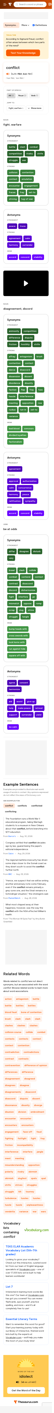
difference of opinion (35, 1065)
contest (13, 179)
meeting (13, 403)
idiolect (26, 1376)
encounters (11, 1125)
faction (12, 389)
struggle (13, 160)
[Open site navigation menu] (5, 4)
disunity (29, 383)
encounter (14, 185)
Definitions (41, 25)
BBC (10, 874)
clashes (9, 1025)
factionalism (15, 441)
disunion (9, 1112)
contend (25, 577)
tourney (30, 1191)
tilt (19, 1191)
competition (15, 153)
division (22, 1112)
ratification (15, 501)
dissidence (14, 383)
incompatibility (25, 1145)
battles (20, 1005)
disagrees (10, 1085)
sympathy (30, 501)
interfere (23, 596)
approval (13, 481)
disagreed (29, 1078)
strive (31, 610)
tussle (8, 1205)
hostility (25, 344)
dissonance (11, 1105)
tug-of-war (27, 199)
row (40, 403)
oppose (28, 603)
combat (34, 147)
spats (34, 1178)
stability (38, 257)
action (8, 999)
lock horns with (17, 642)
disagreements (13, 1092)
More (24, 25)
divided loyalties (17, 435)
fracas (12, 192)
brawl (12, 570)
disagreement (12, 1078)
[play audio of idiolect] (17, 1382)
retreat (39, 708)
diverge (38, 1105)
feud (39, 1131)
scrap (12, 610)
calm (27, 238)
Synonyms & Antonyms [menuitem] (12, 25)
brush (39, 356)
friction (13, 344)
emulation (27, 179)
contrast (13, 583)
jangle (40, 1151)
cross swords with (18, 635)
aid (10, 701)
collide (32, 570)
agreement (15, 238)
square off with (17, 655)
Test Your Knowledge (23, 52)
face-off (27, 1131)
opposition (28, 403)
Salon (11, 853)
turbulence (10, 1198)
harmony (13, 245)
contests (9, 1038)
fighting (9, 1138)
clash (22, 147)
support (13, 714)
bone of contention (31, 1012)
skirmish (33, 1171)
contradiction (12, 1052)
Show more (36, 108)
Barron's (12, 836)
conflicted (36, 805)
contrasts (23, 1058)
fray (22, 192)
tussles (24, 1198)
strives (18, 1185)
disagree (24, 551)
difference (14, 337)
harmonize (14, 689)
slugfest (22, 1178)
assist (19, 701)
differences (11, 1072)
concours (29, 428)
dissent (28, 376)
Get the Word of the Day (26, 1390)
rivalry (29, 153)
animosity (14, 331)
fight (11, 596)
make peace (24, 708)
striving (13, 199)
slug (21, 610)
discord (13, 590)
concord (25, 257)
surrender (27, 245)
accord (12, 257)
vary (11, 558)
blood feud (11, 1012)
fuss (40, 389)
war (24, 160)
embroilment (37, 1112)
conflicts (22, 805)
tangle (25, 616)
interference (26, 396)
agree (12, 682)
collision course (13, 1032)
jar (33, 596)
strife (40, 153)
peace (12, 226)
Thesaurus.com (10, 4)
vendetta (10, 1211)
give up (31, 701)
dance (12, 369)
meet (8, 1158)
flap (23, 389)
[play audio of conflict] (7, 74)
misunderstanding (14, 1165)
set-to (32, 192)
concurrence (25, 487)
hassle (12, 396)
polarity (9, 1171)
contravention (12, 1065)
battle (12, 147)
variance (13, 416)
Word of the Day (26, 1372)
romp (39, 603)
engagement (31, 185)
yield (38, 714)
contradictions (31, 1052)
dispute (29, 337)
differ (12, 551)
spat (43, 1178)
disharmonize (28, 590)
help (11, 708)
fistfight (22, 1138)
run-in (23, 409)
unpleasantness (35, 1205)
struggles (32, 1185)
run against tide (17, 649)
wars (43, 1211)
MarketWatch (14, 898)
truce (23, 226)
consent (24, 682)
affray (12, 356)
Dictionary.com (50, 4)
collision (13, 172)
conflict (9, 805)
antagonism (26, 356)
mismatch (14, 603)
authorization (30, 481)
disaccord (25, 369)
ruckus (12, 409)
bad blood (14, 428)
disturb (37, 551)
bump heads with (18, 629)
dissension (14, 376)
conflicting (10, 811)
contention (28, 172)
